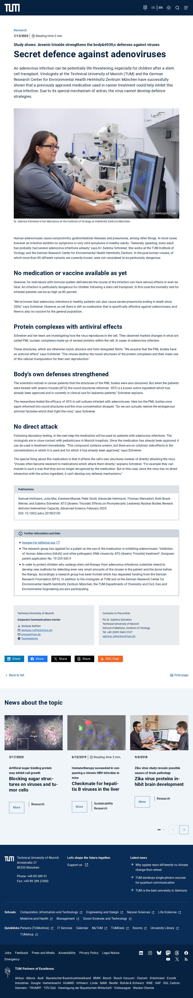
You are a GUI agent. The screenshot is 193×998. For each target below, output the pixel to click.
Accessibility (67, 953)
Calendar (82, 928)
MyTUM (97, 928)
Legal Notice (110, 953)
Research (20, 30)
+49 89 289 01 (37, 876)
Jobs (8, 953)
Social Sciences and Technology (105, 918)
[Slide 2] (164, 829)
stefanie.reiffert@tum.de (36, 630)
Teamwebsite (29, 638)
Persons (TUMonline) (35, 928)
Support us (75, 865)
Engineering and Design (102, 912)
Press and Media (43, 953)
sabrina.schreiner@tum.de (119, 636)
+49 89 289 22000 (36, 881)
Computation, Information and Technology (49, 912)
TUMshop (27, 934)
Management (66, 918)
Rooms (138, 928)
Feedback (21, 953)
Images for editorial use (38, 543)
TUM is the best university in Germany (161, 890)
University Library (163, 928)
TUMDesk (118, 928)
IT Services (64, 928)
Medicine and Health (34, 918)
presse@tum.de (31, 634)
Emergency (12, 959)
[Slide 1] (159, 829)
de (153, 7)
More (16, 807)
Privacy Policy (89, 953)
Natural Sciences (139, 912)
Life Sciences (167, 912)
